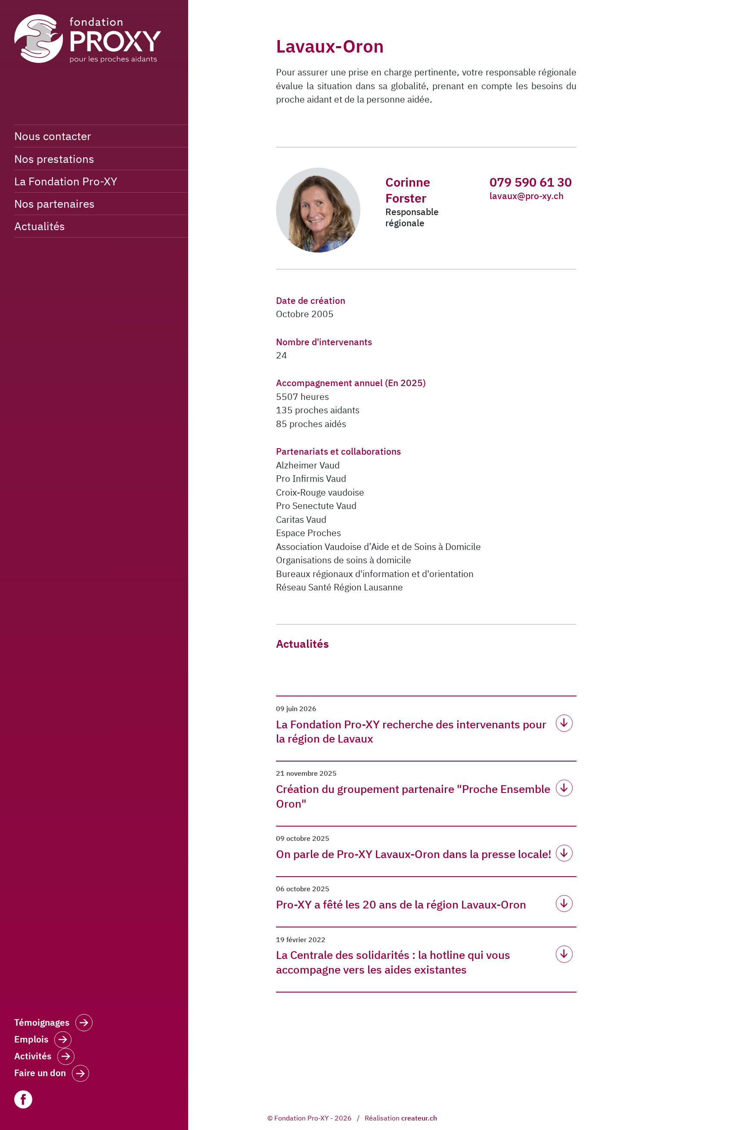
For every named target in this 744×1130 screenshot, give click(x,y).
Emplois (31, 1039)
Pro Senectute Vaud (316, 505)
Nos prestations (54, 158)
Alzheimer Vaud (308, 465)
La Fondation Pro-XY (65, 181)
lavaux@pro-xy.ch (527, 196)
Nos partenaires (54, 203)
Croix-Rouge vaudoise (320, 492)
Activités (32, 1056)
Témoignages (41, 1022)
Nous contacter (52, 135)
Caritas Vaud (301, 519)
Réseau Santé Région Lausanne (339, 587)
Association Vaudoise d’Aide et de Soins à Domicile (378, 546)
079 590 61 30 (531, 182)
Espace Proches (308, 533)
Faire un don (40, 1073)
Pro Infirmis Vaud (311, 478)
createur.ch (419, 1118)
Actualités (39, 226)
